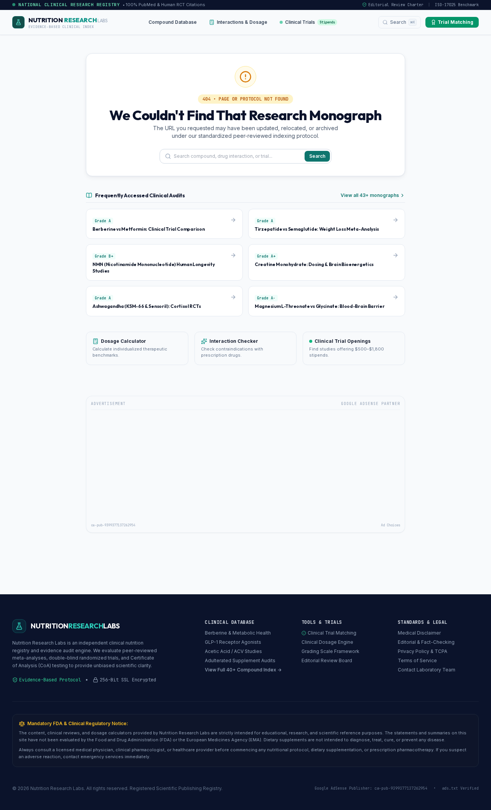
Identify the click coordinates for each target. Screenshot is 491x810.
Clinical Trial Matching (332, 633)
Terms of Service (417, 660)
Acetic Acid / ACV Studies (233, 651)
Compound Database (172, 22)
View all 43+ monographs (370, 195)
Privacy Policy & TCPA (422, 651)
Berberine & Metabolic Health (238, 633)
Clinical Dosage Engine (327, 642)
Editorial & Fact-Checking (426, 642)
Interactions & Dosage (242, 22)
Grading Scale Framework (330, 651)
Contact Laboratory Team (426, 670)
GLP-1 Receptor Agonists (233, 642)
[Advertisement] (245, 467)
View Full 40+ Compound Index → (243, 670)
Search (317, 156)
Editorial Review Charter (395, 4)
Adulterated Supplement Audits (240, 660)
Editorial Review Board (327, 660)
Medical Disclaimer (419, 633)
